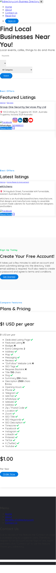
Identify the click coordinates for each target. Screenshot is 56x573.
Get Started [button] (9, 276)
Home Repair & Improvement (18, 182)
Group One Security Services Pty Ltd (23, 107)
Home (8, 6)
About (8, 9)
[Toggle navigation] (41, 1)
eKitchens (6, 186)
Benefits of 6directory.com (19, 519)
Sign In (11, 21)
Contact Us (11, 12)
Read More (6, 128)
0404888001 (18, 125)
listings (2, 103)
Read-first (10, 15)
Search (6, 76)
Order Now (9, 474)
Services (10, 103)
